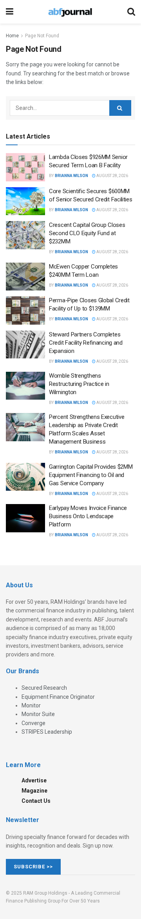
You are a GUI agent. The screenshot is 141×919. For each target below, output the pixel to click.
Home (12, 35)
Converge (33, 723)
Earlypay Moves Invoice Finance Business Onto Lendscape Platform (88, 516)
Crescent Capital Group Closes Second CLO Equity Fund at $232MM (87, 233)
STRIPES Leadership (47, 732)
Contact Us (36, 801)
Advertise (34, 780)
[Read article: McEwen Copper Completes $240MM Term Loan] (25, 277)
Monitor (31, 705)
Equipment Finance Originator (58, 697)
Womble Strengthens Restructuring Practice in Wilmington (79, 384)
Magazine (34, 790)
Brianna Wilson (71, 176)
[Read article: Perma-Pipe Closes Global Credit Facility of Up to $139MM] (25, 310)
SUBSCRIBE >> (33, 867)
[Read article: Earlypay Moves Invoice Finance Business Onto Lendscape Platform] (25, 518)
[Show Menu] (9, 12)
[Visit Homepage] (70, 12)
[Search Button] (131, 12)
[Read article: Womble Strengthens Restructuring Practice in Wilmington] (25, 386)
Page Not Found (42, 35)
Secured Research (44, 688)
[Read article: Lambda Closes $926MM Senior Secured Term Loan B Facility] (25, 167)
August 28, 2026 (112, 176)
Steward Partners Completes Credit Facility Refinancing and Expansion (86, 342)
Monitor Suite (38, 714)
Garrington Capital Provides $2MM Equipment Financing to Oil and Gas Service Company (90, 475)
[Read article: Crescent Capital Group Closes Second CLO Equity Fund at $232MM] (25, 235)
